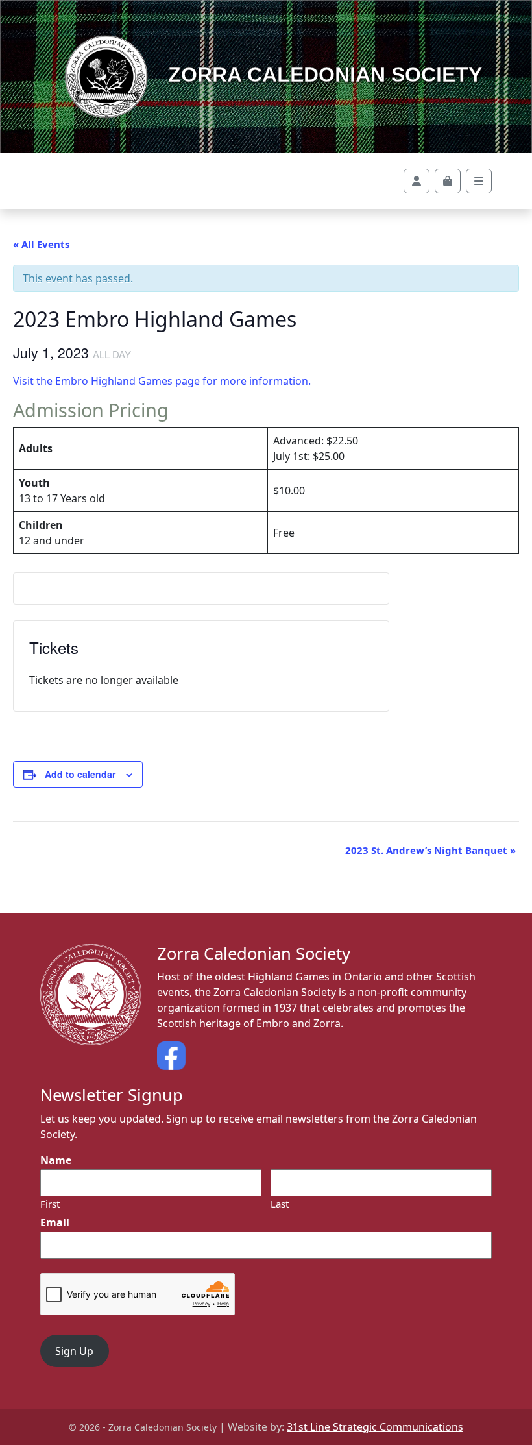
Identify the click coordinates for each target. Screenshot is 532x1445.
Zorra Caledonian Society (322, 74)
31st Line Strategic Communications (375, 1427)
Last (280, 1203)
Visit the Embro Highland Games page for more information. (162, 381)
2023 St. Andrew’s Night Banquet (430, 850)
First (50, 1203)
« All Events (41, 243)
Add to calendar (80, 774)
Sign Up (74, 1351)
